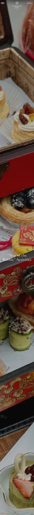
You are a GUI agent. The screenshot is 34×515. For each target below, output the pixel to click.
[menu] (2, 3)
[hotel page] (17, 3)
